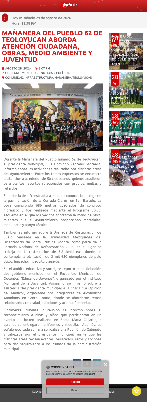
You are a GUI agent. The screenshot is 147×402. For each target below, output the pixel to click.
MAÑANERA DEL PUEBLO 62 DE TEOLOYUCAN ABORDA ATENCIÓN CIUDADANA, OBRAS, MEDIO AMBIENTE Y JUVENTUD (124, 50)
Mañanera (62, 77)
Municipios (30, 73)
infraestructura (39, 77)
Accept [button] (75, 382)
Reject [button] (75, 390)
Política (63, 73)
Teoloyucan (82, 77)
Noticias (48, 73)
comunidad (14, 77)
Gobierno (12, 73)
